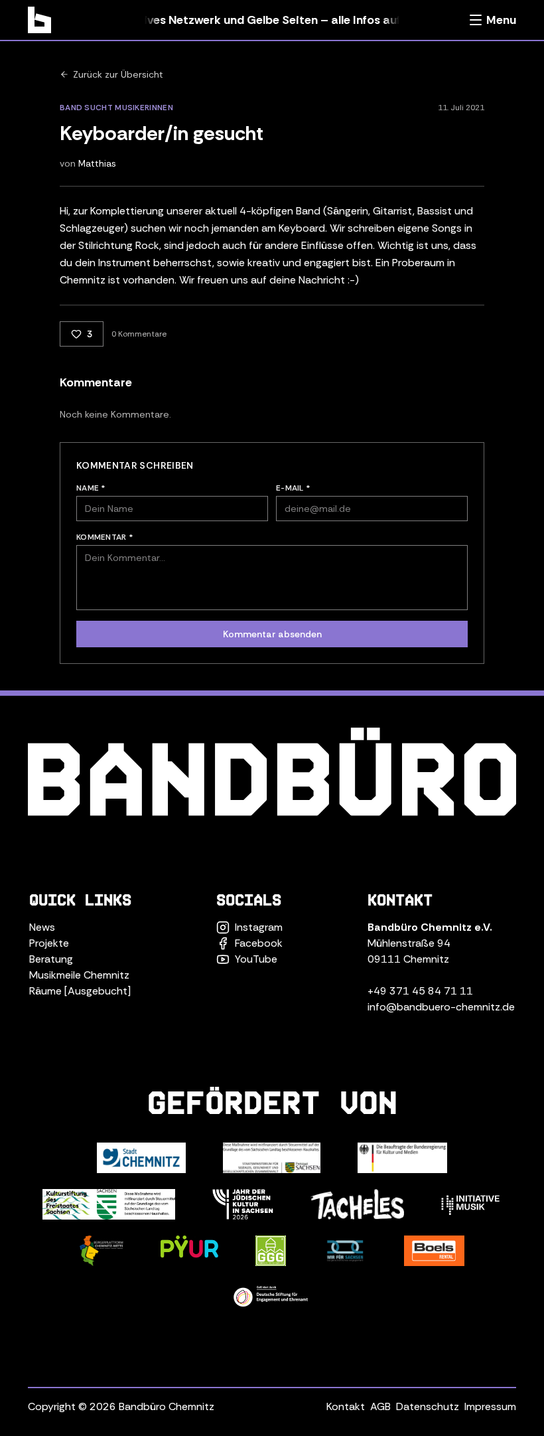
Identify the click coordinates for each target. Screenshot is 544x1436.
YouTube (256, 959)
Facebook (259, 943)
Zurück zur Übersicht (118, 74)
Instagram (259, 927)
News (42, 927)
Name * (91, 488)
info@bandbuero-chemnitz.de (441, 1007)
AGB (380, 1406)
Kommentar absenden (272, 634)
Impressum (490, 1406)
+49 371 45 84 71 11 (420, 991)
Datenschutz (427, 1406)
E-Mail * (293, 488)
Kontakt (345, 1406)
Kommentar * (104, 537)
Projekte (49, 943)
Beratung (51, 959)
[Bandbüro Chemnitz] (39, 20)
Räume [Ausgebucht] (80, 991)
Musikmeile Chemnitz (79, 975)
